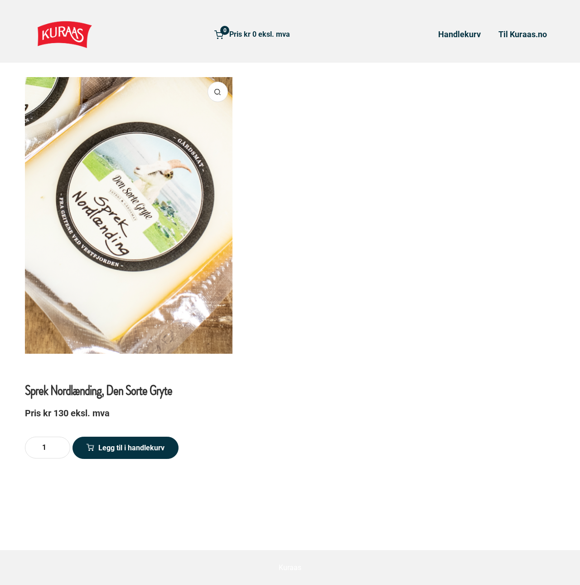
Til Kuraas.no (522, 34)
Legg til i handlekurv (131, 448)
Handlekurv (459, 34)
